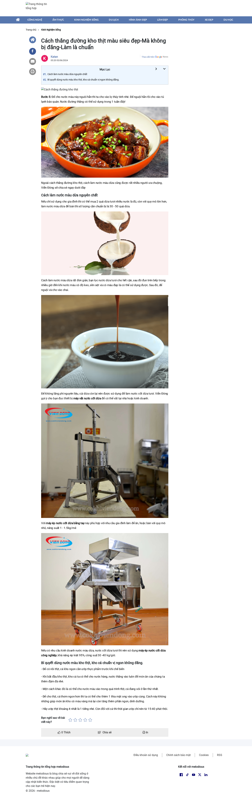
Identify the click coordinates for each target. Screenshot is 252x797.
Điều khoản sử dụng (146, 755)
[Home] (32, 39)
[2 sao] (75, 720)
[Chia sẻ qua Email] (32, 61)
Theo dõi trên (148, 57)
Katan (54, 56)
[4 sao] (85, 720)
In (146, 732)
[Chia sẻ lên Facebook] (32, 51)
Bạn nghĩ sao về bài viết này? (53, 720)
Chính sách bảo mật (178, 755)
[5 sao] (90, 720)
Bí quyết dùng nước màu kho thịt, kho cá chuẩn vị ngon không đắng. (83, 79)
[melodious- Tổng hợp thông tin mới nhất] (38, 8)
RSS (219, 755)
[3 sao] (80, 720)
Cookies (204, 755)
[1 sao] (70, 720)
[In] (32, 71)
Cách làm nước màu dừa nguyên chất (67, 74)
